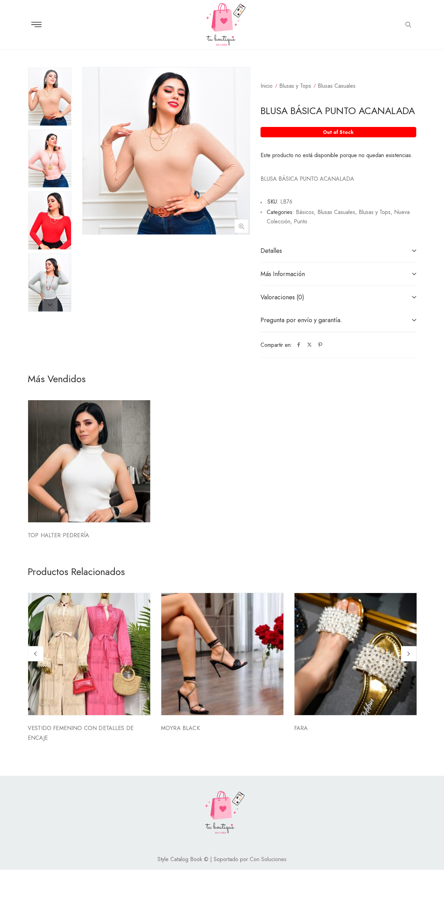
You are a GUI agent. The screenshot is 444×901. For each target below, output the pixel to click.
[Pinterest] (320, 345)
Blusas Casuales (337, 86)
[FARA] (355, 654)
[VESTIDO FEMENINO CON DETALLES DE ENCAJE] (89, 654)
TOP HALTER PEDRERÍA (58, 535)
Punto (300, 221)
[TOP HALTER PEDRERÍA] (89, 461)
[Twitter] (309, 345)
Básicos (305, 212)
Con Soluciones (268, 859)
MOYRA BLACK (180, 728)
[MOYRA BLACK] (222, 654)
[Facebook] (298, 345)
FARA (301, 728)
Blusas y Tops (295, 86)
